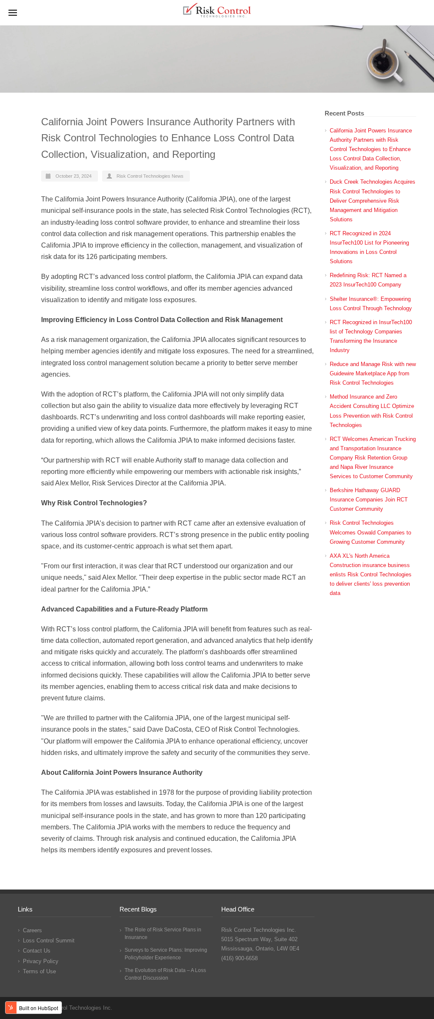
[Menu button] (12, 12)
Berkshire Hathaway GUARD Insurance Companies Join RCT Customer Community (369, 499)
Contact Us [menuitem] (36, 950)
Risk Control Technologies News (150, 176)
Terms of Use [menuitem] (39, 971)
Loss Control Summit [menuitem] (49, 940)
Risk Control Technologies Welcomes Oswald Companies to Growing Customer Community (370, 532)
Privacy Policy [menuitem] (40, 961)
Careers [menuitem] (32, 930)
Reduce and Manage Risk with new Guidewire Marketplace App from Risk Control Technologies (373, 373)
